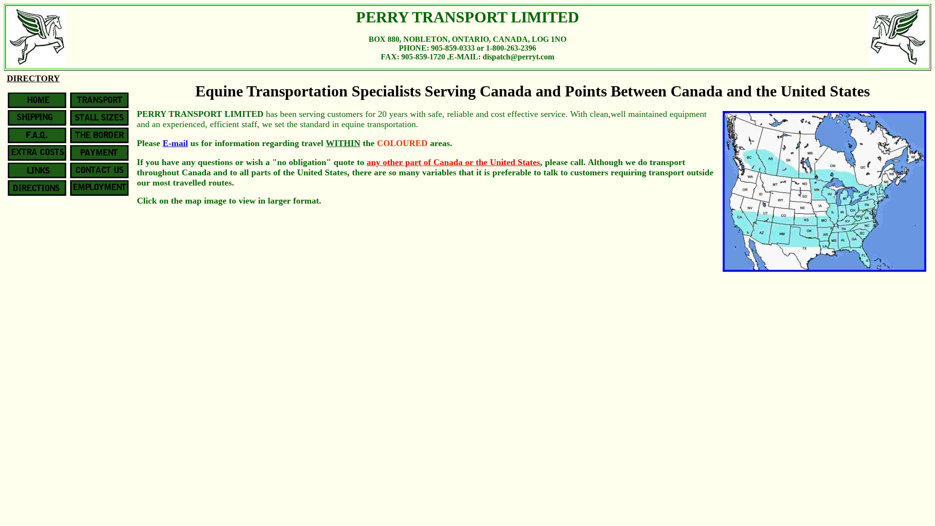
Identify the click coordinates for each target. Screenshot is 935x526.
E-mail (175, 143)
